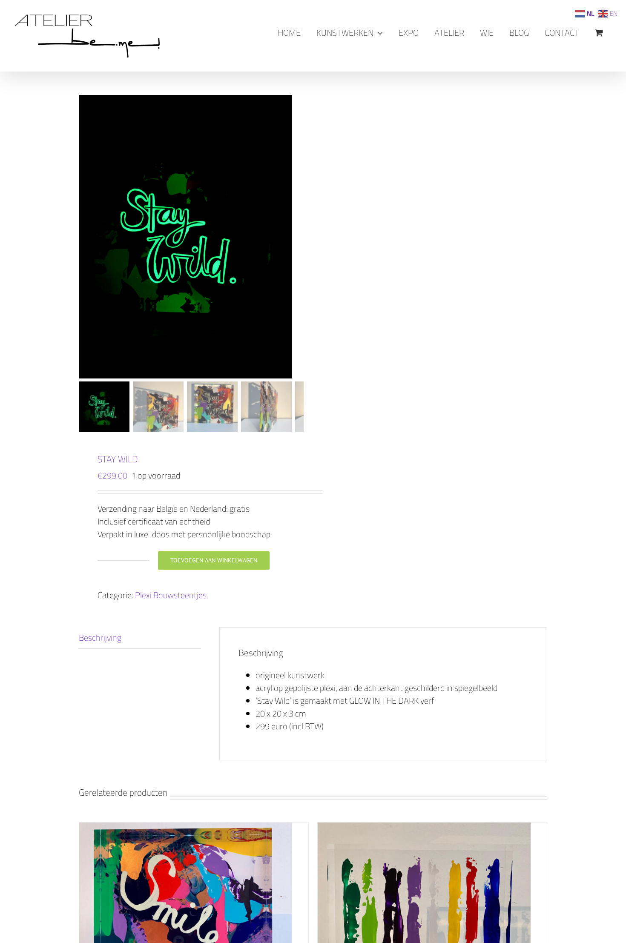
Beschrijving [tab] (100, 637)
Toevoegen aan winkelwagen (213, 560)
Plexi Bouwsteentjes (171, 595)
